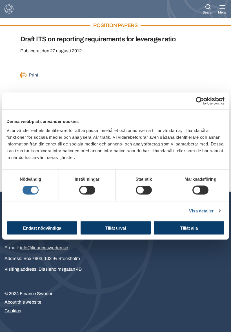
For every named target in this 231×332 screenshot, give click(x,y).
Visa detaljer (201, 210)
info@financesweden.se (44, 247)
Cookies (13, 310)
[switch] (87, 190)
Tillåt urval (115, 227)
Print (33, 75)
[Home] (9, 9)
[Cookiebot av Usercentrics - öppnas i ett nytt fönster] (200, 101)
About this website (23, 302)
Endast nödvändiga (42, 227)
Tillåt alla (189, 227)
